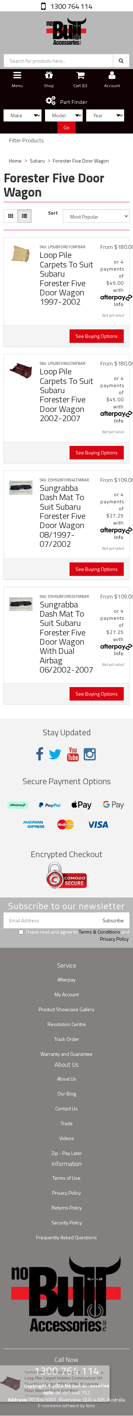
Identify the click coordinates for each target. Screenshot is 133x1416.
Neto (90, 1406)
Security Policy (66, 1222)
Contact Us (66, 1108)
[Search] (121, 60)
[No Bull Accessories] (66, 29)
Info (119, 304)
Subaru (37, 160)
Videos (66, 1138)
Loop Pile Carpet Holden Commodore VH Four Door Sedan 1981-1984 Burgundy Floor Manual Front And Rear (60, 1384)
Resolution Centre (67, 1024)
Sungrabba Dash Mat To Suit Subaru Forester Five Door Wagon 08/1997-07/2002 (62, 515)
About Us (66, 1078)
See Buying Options (97, 336)
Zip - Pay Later (66, 1153)
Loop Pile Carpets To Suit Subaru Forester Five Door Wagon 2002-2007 (66, 394)
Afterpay (66, 979)
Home (15, 160)
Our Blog (66, 1093)
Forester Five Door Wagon (81, 160)
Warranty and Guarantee (66, 1054)
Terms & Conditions (99, 931)
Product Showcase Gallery (66, 1009)
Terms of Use (66, 1178)
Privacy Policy (114, 938)
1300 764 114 (70, 6)
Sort (53, 212)
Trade (67, 1123)
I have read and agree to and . (77, 935)
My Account (67, 994)
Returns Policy (66, 1207)
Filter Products (26, 140)
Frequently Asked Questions (66, 1237)
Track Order (66, 1039)
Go (66, 127)
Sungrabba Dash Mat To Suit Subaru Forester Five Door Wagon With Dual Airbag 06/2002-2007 (66, 637)
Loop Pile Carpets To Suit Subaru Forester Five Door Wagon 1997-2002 (66, 278)
